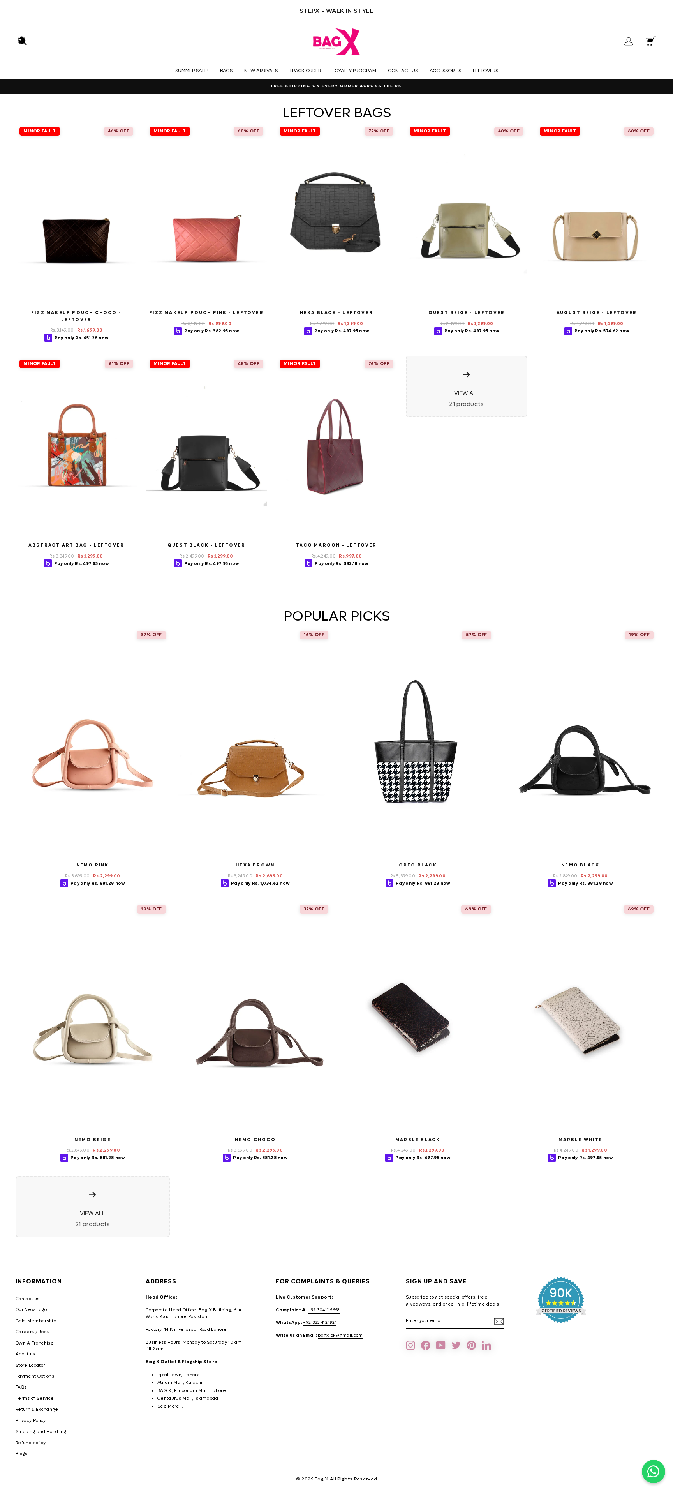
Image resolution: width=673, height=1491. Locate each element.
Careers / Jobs (32, 1332)
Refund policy (31, 1443)
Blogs (22, 1454)
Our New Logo (31, 1310)
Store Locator (30, 1365)
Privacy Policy (31, 1421)
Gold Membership (36, 1321)
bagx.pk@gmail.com (340, 1335)
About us (25, 1354)
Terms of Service (35, 1398)
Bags (226, 70)
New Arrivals (261, 70)
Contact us (403, 70)
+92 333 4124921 (319, 1322)
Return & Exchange (37, 1409)
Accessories (445, 70)
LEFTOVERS (485, 70)
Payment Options (35, 1376)
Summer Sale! (191, 70)
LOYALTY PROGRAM (354, 70)
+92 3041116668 (324, 1310)
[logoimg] (336, 41)
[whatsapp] (653, 1471)
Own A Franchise (35, 1343)
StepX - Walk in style (336, 11)
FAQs (21, 1387)
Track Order (305, 70)
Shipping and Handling (41, 1432)
